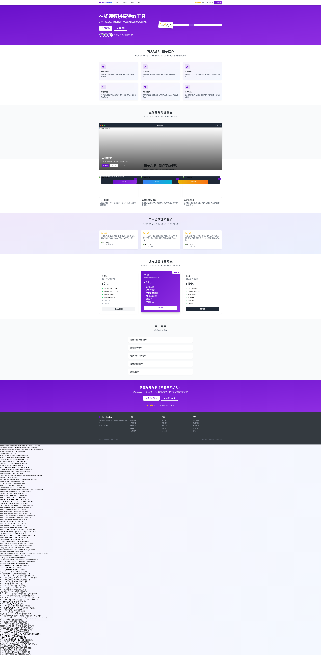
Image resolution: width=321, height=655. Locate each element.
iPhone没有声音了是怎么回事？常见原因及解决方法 (15, 513)
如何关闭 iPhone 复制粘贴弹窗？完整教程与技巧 (14, 499)
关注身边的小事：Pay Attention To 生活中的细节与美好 (17, 505)
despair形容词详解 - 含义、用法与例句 (11, 473)
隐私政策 (196, 423)
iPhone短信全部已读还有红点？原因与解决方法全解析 (16, 546)
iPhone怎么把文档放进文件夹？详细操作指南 (13, 495)
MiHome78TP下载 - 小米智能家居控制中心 (13, 483)
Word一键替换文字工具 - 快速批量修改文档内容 (14, 566)
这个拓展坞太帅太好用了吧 (8, 453)
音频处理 (133, 431)
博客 (194, 431)
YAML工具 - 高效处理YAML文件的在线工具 (13, 524)
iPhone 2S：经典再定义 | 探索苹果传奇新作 (13, 612)
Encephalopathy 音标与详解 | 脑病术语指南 (13, 586)
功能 (117, 2)
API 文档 (164, 431)
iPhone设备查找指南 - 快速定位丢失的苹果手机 (14, 511)
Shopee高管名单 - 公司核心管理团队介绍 (12, 636)
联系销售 (202, 309)
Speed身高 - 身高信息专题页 (8, 477)
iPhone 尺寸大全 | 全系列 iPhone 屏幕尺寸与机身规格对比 (17, 530)
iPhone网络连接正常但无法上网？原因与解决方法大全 (16, 507)
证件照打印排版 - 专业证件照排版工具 (11, 540)
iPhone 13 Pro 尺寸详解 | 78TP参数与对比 (13, 497)
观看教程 (122, 28)
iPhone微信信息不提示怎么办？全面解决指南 (13, 622)
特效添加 (133, 426)
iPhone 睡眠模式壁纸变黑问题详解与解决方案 (13, 520)
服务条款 (196, 426)
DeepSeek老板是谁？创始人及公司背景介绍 (13, 534)
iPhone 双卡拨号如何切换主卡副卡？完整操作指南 (15, 652)
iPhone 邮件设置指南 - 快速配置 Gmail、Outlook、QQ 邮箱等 (19, 578)
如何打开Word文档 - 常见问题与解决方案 (12, 526)
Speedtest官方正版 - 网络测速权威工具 (12, 588)
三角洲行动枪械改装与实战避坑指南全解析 (12, 451)
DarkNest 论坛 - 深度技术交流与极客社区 (12, 487)
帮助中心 (164, 420)
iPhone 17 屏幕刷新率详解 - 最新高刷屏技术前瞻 (14, 457)
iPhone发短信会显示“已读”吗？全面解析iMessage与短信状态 (18, 550)
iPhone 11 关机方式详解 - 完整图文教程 (12, 485)
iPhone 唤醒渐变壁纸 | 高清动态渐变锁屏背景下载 (15, 580)
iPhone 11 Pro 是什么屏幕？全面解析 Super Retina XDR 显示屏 (19, 600)
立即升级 (160, 307)
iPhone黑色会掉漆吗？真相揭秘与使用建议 (13, 590)
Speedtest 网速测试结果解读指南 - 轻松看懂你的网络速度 (17, 596)
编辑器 (125, 2)
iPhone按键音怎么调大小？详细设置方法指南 (13, 528)
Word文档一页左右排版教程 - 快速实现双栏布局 (14, 467)
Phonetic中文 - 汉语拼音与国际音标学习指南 (13, 463)
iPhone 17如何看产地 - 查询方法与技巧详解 (13, 509)
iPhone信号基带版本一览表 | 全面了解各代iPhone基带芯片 (17, 536)
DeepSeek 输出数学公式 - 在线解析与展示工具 (14, 459)
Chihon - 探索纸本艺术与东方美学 (10, 568)
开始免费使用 (119, 309)
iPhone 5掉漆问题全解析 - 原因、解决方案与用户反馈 (16, 630)
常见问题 (164, 426)
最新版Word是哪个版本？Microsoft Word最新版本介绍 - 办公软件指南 (21, 489)
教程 (132, 2)
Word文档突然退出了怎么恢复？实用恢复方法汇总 (15, 574)
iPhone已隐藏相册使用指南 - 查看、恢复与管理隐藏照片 (17, 640)
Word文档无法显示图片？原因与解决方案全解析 (14, 564)
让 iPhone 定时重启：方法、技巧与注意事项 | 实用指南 (16, 501)
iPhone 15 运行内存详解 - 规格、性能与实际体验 (14, 642)
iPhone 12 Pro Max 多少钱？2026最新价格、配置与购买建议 (18, 594)
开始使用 (218, 3)
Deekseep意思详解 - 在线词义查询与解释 (12, 570)
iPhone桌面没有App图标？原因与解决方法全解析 (15, 632)
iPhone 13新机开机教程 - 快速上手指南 (12, 584)
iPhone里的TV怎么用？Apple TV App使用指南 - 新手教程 (17, 608)
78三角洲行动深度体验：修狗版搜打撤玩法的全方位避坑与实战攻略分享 (21, 449)
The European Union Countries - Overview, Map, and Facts (18, 479)
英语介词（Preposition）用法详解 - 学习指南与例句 (15, 614)
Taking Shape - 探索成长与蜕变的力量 (11, 465)
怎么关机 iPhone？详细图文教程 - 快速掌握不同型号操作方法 (18, 644)
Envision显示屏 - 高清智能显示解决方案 (12, 481)
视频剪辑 (133, 423)
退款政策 (196, 428)
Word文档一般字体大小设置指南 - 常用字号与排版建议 (16, 628)
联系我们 (164, 428)
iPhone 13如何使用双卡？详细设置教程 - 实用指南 (15, 606)
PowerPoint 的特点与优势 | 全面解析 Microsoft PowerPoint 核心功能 (21, 475)
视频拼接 (133, 420)
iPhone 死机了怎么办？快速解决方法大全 (12, 610)
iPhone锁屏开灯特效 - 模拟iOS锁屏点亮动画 (13, 650)
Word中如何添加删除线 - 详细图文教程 (11, 552)
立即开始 (107, 28)
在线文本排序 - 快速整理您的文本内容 (11, 522)
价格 (139, 2)
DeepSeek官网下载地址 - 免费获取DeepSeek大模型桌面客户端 (19, 560)
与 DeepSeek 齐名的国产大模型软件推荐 (12, 558)
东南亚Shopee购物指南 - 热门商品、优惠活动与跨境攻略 (17, 626)
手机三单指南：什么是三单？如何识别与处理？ (14, 592)
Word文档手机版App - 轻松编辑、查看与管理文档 (15, 556)
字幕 (123, 165)
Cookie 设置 (219, 439)
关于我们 (196, 420)
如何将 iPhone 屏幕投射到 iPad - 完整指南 (13, 638)
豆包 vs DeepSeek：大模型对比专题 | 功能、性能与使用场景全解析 (20, 634)
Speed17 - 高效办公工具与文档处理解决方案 (13, 493)
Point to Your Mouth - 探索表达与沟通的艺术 (14, 503)
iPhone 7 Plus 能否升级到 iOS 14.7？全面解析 (14, 582)
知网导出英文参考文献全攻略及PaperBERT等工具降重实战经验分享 (20, 445)
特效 (115, 165)
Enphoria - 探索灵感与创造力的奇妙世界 (12, 604)
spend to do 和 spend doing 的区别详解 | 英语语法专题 (17, 576)
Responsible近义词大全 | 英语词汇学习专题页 (14, 572)
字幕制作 (133, 428)
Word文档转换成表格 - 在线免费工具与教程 (13, 602)
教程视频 (164, 423)
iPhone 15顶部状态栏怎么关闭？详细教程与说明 (14, 624)
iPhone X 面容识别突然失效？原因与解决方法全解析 (15, 654)
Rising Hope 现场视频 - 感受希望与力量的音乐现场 (15, 548)
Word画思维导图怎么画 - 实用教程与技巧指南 (14, 461)
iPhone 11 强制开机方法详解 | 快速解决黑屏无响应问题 (16, 544)
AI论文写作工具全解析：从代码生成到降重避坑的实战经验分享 (18, 447)
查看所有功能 (170, 398)
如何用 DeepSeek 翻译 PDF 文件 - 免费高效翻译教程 (16, 491)
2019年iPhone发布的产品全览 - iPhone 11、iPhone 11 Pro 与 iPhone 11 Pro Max (24, 554)
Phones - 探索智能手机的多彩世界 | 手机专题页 (14, 542)
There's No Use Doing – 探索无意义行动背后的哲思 (15, 471)
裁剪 (106, 165)
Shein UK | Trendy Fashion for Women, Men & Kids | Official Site (20, 598)
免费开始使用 (152, 398)
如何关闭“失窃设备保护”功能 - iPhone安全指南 (14, 538)
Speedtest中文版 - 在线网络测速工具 (11, 620)
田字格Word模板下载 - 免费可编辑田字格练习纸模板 (16, 648)
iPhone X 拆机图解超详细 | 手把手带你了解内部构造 (15, 518)
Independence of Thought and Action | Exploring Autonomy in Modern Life (23, 618)
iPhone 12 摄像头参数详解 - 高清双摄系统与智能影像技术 (17, 562)
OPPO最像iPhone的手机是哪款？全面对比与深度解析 (16, 469)
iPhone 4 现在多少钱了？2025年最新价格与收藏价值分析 (17, 515)
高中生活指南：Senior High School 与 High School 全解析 (18, 532)
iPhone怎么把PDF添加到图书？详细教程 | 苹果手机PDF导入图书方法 (20, 616)
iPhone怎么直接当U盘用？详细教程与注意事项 (14, 455)
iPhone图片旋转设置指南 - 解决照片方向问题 (13, 646)
